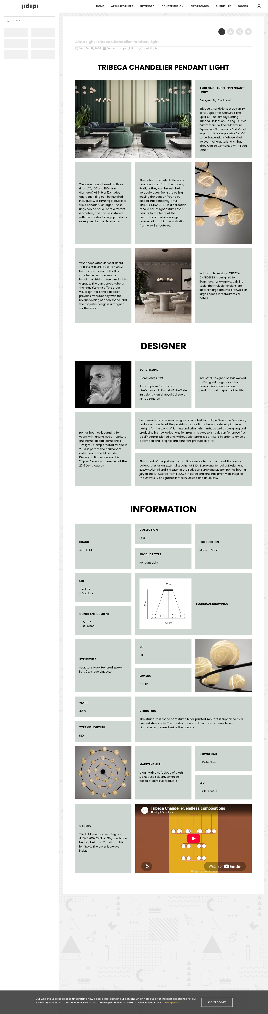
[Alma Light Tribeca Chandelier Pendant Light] (133, 81)
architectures (122, 6)
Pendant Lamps (116, 48)
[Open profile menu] (259, 6)
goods (243, 6)
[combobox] (13, 21)
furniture (223, 6)
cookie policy (170, 1002)
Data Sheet (209, 762)
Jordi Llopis (150, 48)
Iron (134, 48)
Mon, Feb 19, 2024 (90, 48)
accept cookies (217, 1002)
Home (100, 6)
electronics (200, 6)
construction (172, 6)
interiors (147, 6)
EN (222, 31)
